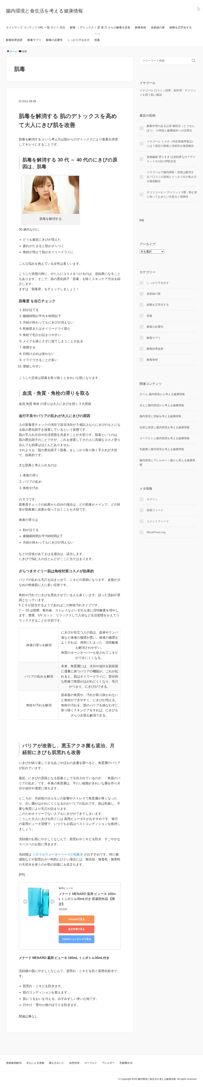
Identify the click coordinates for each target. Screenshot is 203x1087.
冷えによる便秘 (35, 1062)
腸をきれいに (56, 1062)
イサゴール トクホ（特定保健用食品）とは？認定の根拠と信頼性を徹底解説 (171, 143)
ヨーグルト (90, 1062)
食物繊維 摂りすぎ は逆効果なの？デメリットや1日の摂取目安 (171, 159)
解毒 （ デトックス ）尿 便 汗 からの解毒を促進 (100, 27)
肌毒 (97, 40)
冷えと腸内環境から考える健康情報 (162, 405)
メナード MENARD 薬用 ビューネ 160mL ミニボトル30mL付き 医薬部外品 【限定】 (87, 899)
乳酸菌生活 (126, 1062)
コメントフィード (158, 521)
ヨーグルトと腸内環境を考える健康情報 (165, 438)
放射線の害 (158, 27)
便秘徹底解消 (13, 1062)
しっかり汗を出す (78, 40)
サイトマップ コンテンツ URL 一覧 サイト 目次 (35, 27)
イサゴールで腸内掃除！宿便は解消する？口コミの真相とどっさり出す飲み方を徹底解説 (172, 177)
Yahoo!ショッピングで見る (76, 939)
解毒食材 (140, 27)
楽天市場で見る (76, 929)
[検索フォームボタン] (193, 60)
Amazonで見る (76, 919)
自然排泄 (74, 1062)
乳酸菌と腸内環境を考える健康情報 (162, 449)
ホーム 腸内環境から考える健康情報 (162, 394)
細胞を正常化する (180, 27)
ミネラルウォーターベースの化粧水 (58, 854)
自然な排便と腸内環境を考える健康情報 (165, 427)
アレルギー (108, 1062)
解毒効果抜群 (14, 40)
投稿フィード (155, 510)
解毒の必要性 (54, 40)
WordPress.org (156, 532)
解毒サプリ (34, 40)
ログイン (152, 499)
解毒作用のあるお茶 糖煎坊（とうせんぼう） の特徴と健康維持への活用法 (171, 128)
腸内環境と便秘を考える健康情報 (160, 416)
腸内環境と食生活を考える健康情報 (44, 11)
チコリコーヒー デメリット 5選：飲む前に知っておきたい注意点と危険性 (172, 194)
